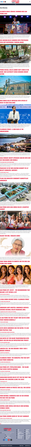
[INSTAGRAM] (5, 1)
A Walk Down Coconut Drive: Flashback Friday (14, 299)
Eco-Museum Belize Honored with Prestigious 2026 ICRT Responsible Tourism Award (14, 41)
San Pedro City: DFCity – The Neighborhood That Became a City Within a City (15, 291)
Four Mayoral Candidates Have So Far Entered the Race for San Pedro (14, 397)
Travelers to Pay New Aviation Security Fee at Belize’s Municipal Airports (14, 169)
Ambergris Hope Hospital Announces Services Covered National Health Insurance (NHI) (14, 308)
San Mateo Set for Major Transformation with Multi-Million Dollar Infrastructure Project (14, 339)
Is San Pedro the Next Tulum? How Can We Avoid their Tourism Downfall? (15, 319)
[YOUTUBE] (4, 1)
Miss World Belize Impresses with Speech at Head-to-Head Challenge (13, 102)
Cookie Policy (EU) (27, 445)
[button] (29, 1)
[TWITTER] (2, 1)
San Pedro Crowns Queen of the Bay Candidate (14, 416)
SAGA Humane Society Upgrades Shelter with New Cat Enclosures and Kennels (15, 159)
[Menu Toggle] (15, 4)
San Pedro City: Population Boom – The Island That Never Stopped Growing (14, 368)
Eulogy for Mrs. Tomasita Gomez (10, 236)
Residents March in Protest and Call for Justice (15, 387)
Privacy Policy (21, 445)
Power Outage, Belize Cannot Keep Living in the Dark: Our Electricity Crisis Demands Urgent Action (14, 72)
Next (1, 423)
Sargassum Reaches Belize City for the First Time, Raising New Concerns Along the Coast (15, 378)
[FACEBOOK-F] (1, 1)
